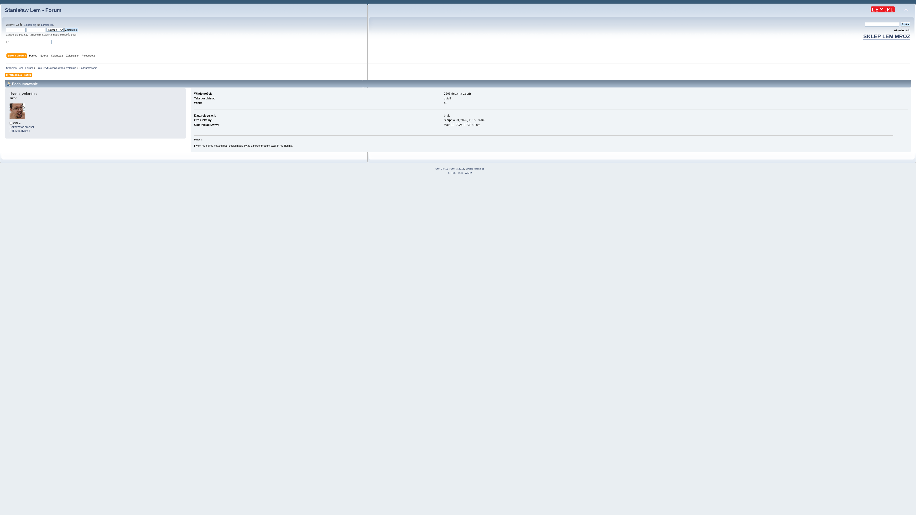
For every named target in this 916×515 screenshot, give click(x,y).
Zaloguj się (30, 24)
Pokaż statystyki (20, 131)
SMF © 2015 (457, 168)
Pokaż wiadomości (22, 127)
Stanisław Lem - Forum (33, 10)
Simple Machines (475, 168)
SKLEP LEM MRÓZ (886, 36)
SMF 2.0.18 (441, 168)
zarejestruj (47, 24)
